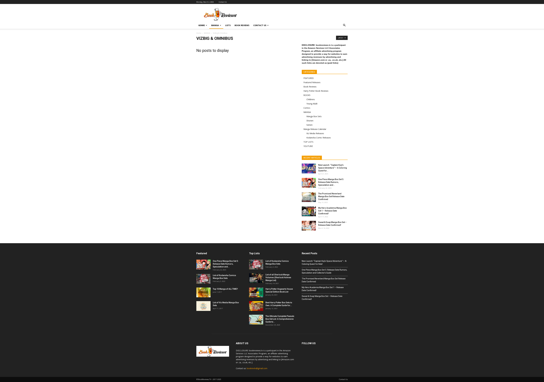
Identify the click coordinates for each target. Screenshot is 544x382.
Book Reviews (242, 25)
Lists (228, 25)
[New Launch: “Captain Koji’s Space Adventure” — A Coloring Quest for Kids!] (309, 168)
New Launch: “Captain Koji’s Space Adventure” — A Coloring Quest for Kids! (324, 262)
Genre (201, 25)
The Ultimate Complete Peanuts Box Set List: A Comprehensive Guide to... (279, 319)
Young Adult (311, 103)
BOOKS (306, 95)
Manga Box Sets (314, 116)
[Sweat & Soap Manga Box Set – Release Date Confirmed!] (309, 226)
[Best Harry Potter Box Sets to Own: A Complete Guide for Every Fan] (256, 306)
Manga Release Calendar (314, 129)
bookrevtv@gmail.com (257, 368)
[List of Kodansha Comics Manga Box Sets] (203, 279)
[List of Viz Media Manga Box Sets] (203, 306)
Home (198, 33)
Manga (215, 25)
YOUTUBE (308, 146)
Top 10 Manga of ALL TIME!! (225, 289)
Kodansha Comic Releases (318, 137)
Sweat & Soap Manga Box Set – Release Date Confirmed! (322, 297)
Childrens (310, 99)
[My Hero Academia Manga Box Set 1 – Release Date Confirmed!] (309, 211)
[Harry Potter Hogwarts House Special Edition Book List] (256, 292)
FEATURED (308, 78)
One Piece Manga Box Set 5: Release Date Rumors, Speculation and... (331, 182)
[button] (344, 25)
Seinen (309, 125)
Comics (306, 108)
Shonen (309, 120)
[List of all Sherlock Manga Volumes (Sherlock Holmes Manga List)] (256, 278)
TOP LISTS (308, 142)
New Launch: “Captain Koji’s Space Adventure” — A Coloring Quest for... (332, 168)
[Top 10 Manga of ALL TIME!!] (203, 292)
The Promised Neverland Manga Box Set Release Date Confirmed (331, 196)
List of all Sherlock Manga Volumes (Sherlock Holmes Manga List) (278, 277)
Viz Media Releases (315, 133)
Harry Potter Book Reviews (315, 91)
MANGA (307, 112)
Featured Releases (311, 82)
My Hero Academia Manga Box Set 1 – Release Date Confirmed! (332, 211)
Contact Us (223, 2)
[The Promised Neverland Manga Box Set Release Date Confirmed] (309, 197)
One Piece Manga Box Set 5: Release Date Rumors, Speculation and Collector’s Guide (324, 271)
